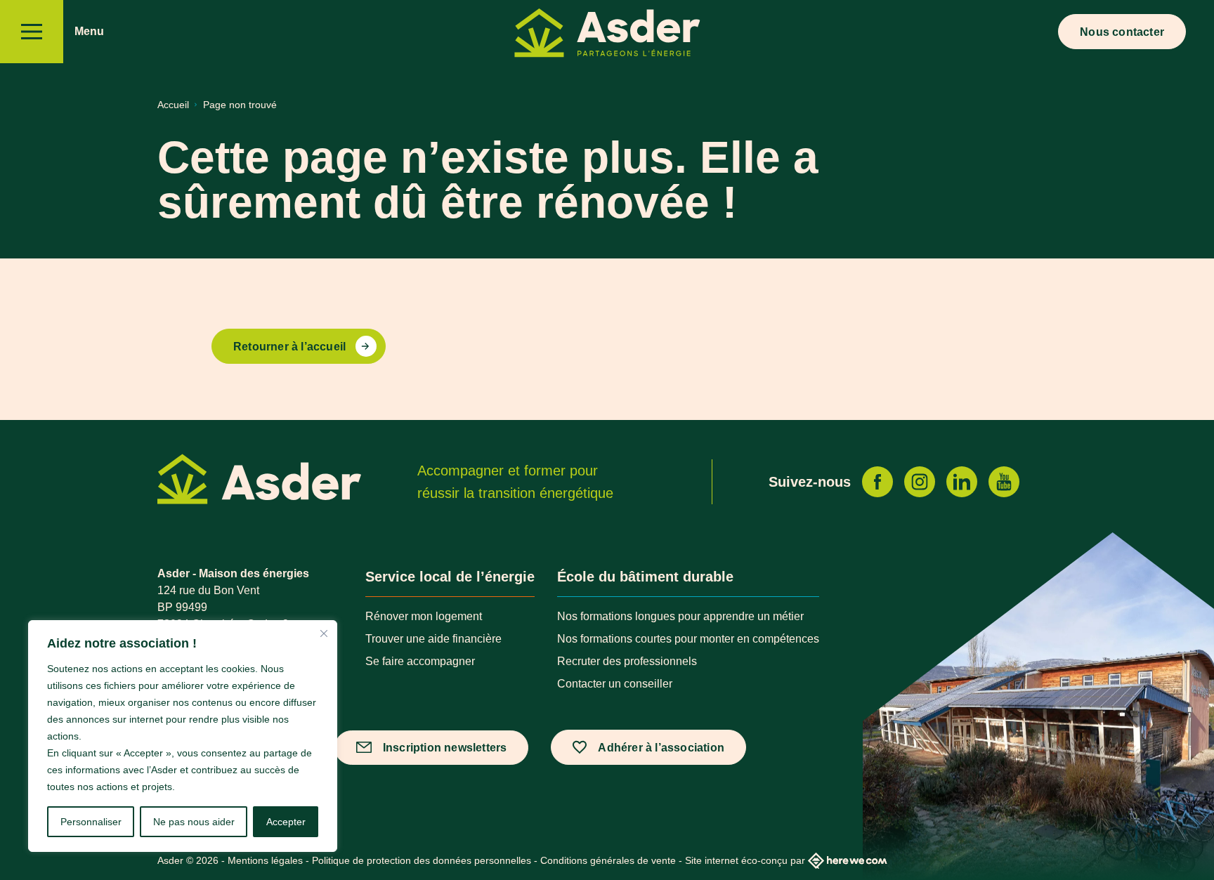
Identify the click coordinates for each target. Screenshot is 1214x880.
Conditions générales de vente (608, 860)
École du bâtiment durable (645, 576)
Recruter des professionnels (627, 661)
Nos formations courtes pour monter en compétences (688, 639)
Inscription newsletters (445, 748)
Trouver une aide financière (433, 639)
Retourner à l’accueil (289, 347)
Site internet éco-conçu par (745, 860)
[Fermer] (323, 633)
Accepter (286, 821)
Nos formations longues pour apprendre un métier (680, 616)
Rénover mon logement (423, 616)
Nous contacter (1122, 32)
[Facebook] (877, 481)
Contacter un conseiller (614, 684)
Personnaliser (91, 821)
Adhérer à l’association (661, 748)
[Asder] (607, 35)
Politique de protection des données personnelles (421, 860)
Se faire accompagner (420, 661)
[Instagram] (919, 481)
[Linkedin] (961, 481)
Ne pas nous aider (194, 821)
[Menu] (31, 31)
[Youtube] (1003, 481)
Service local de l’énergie (450, 576)
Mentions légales (265, 860)
